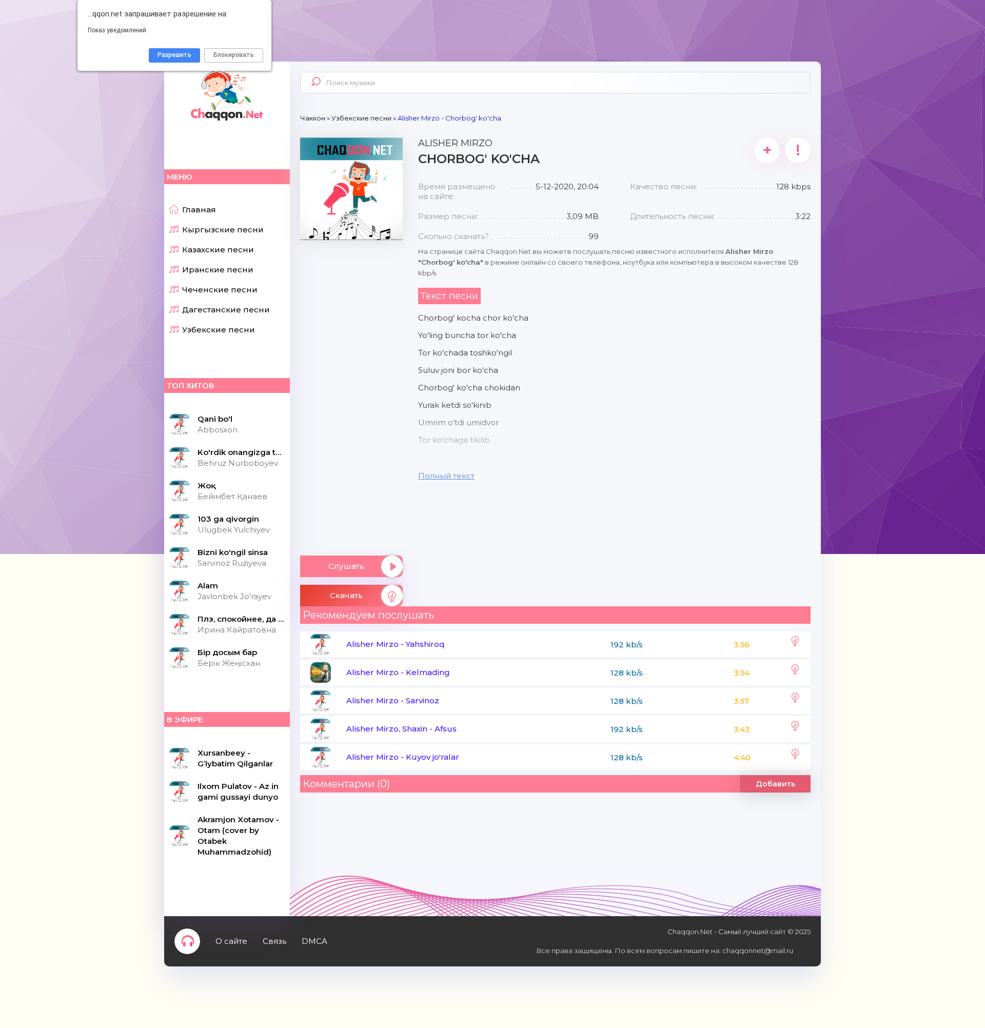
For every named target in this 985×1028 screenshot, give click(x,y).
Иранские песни (217, 269)
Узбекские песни (218, 329)
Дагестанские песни (226, 309)
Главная (199, 209)
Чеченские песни (220, 289)
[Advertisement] (351, 394)
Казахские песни (218, 249)
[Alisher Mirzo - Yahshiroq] (795, 644)
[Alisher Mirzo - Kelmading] (795, 672)
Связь (274, 941)
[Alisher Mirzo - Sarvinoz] (795, 700)
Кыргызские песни (223, 229)
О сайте (231, 941)
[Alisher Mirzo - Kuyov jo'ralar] (795, 757)
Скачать (346, 595)
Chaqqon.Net (226, 95)
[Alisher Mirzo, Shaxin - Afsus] (795, 729)
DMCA (314, 941)
